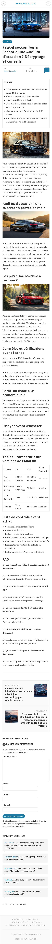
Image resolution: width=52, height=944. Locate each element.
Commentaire (10, 756)
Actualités (7, 42)
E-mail (6, 794)
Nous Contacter (12, 925)
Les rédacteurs (18, 919)
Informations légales (19, 922)
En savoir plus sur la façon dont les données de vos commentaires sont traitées (24, 823)
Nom (5, 784)
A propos (36, 922)
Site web (6, 805)
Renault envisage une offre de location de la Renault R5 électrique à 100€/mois (24, 845)
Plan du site (33, 919)
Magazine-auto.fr (11, 71)
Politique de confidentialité (34, 925)
